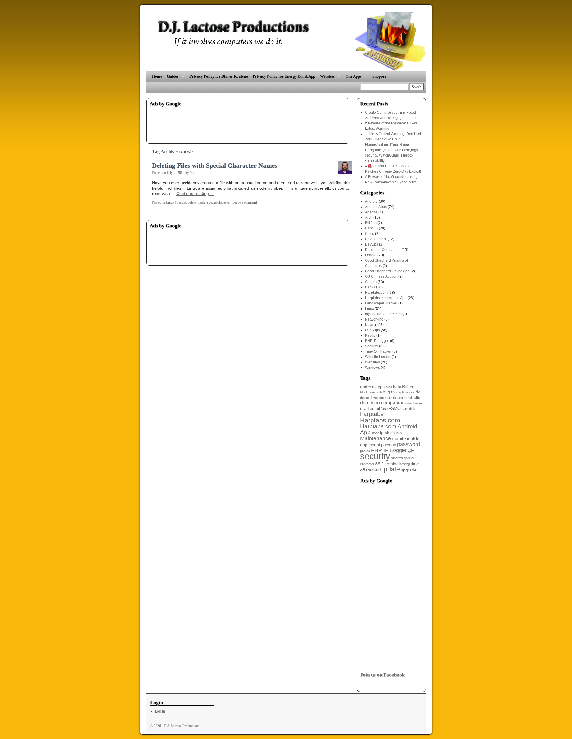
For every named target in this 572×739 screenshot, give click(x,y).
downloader (413, 403)
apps (380, 387)
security (375, 456)
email (375, 408)
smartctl (397, 458)
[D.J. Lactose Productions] (286, 41)
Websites (326, 78)
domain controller (405, 397)
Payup (370, 335)
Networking (374, 319)
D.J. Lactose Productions (181, 726)
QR (411, 450)
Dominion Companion (383, 250)
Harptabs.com (376, 292)
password (408, 444)
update (390, 469)
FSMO (394, 408)
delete (192, 202)
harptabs (371, 414)
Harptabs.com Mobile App (386, 298)
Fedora (371, 255)
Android (371, 201)
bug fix (389, 392)
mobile (399, 438)
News (369, 325)
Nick (193, 173)
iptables (387, 433)
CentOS (371, 228)
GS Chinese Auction (381, 276)
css (412, 392)
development (379, 397)
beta (397, 387)
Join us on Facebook (382, 675)
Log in (160, 711)
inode (201, 202)
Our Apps (352, 78)
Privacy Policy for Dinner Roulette (218, 76)
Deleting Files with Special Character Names (214, 165)
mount (374, 445)
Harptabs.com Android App (388, 429)
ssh (379, 463)
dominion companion (382, 402)
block (364, 392)
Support (379, 76)
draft (364, 408)
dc (418, 392)
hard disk (408, 408)
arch (389, 387)
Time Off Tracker (378, 351)
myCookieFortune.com (383, 314)
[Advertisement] (258, 123)
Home (157, 76)
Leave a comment (244, 202)
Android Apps (376, 207)
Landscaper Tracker (381, 303)
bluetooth (375, 392)
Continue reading (195, 193)
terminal (392, 464)
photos (365, 451)
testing (405, 464)
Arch (368, 217)
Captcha (402, 392)
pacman (388, 445)
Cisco (369, 234)
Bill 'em (371, 223)
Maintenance (375, 438)
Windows (372, 367)
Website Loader (378, 357)
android (367, 387)
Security (371, 346)
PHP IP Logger (377, 341)
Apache (371, 212)
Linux (170, 202)
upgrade (408, 470)
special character (218, 202)
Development (376, 239)
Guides (171, 78)
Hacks (370, 287)
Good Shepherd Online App (387, 271)
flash (384, 408)
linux (399, 433)
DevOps (371, 244)
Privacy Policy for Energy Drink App (284, 76)
